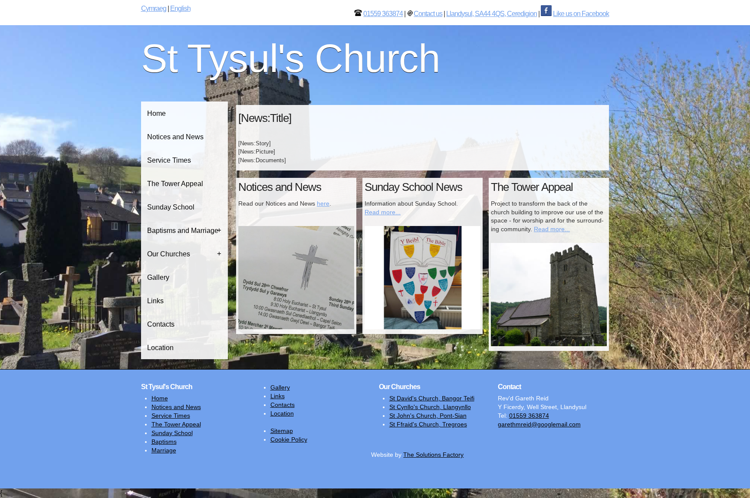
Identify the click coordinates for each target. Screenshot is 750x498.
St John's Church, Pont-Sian (428, 415)
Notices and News (175, 137)
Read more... (383, 212)
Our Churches (168, 254)
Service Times (169, 160)
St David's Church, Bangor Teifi (431, 398)
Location (160, 347)
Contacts (160, 324)
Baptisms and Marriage (182, 230)
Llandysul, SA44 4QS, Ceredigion (491, 13)
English (180, 8)
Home (156, 113)
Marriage (163, 450)
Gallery (158, 277)
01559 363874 (383, 13)
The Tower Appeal (175, 183)
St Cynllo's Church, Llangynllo (430, 406)
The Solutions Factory (433, 454)
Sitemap (281, 430)
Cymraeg (153, 8)
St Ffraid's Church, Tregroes (428, 424)
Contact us (428, 13)
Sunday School (170, 207)
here (323, 203)
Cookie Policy (288, 439)
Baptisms (164, 441)
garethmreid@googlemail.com (539, 424)
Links (155, 301)
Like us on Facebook (581, 13)
